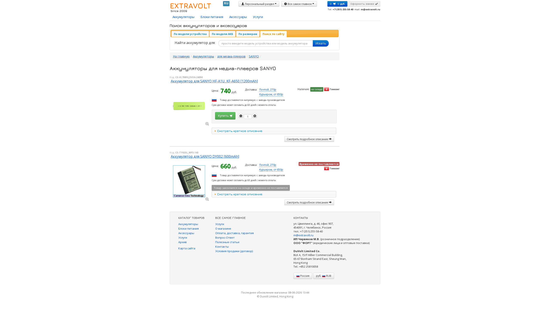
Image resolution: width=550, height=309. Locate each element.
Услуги (258, 17)
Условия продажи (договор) (234, 251)
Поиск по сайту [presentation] (273, 34)
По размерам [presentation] (247, 34)
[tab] (190, 34)
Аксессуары (238, 17)
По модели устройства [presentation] (190, 34)
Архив (182, 242)
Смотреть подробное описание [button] (308, 139)
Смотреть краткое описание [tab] (239, 131)
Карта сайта (186, 248)
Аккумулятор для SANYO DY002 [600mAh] (205, 156)
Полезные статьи (227, 242)
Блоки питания (211, 17)
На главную (181, 56)
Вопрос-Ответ (225, 237)
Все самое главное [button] (299, 4)
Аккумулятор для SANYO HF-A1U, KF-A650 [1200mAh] (214, 81)
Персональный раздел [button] (259, 4)
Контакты (222, 246)
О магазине (223, 228)
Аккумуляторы (183, 17)
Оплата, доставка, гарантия (234, 233)
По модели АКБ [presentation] (222, 34)
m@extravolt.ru (303, 235)
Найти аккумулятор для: (195, 42)
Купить (224, 115)
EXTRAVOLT (190, 5)
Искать (320, 43)
